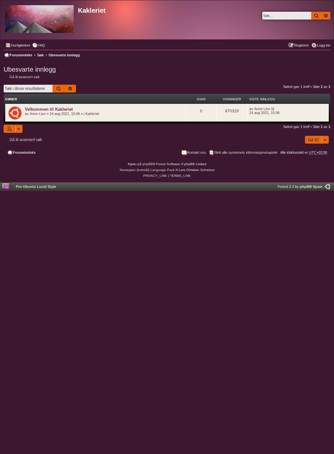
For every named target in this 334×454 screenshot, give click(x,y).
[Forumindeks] (40, 18)
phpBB (148, 164)
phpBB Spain (311, 187)
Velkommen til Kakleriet (49, 109)
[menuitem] (38, 45)
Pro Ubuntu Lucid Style (36, 187)
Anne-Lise (38, 114)
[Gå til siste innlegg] (273, 109)
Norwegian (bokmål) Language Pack (147, 170)
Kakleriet (92, 114)
